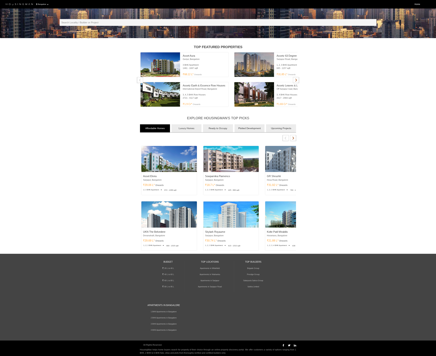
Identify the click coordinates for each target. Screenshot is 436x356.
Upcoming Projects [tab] (281, 128)
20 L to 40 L (169, 268)
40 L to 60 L (169, 274)
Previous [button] (140, 80)
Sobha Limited (253, 287)
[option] (231, 79)
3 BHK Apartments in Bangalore (164, 324)
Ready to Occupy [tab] (218, 128)
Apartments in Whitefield (210, 268)
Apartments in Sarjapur (209, 280)
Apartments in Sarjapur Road (210, 287)
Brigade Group (253, 268)
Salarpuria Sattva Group (253, 280)
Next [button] (296, 80)
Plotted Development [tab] (249, 128)
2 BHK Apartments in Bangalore (164, 318)
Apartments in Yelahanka (210, 274)
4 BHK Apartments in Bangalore (164, 330)
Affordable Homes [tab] (155, 128)
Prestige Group (253, 274)
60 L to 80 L (169, 280)
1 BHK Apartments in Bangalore (164, 312)
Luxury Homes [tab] (186, 128)
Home (417, 4)
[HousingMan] (19, 4)
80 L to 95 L (169, 287)
